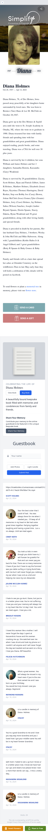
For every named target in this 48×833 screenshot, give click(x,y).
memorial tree (32, 286)
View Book (12, 393)
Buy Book (25, 393)
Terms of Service (30, 822)
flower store (31, 290)
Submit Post (24, 472)
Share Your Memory (16, 431)
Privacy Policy (17, 822)
